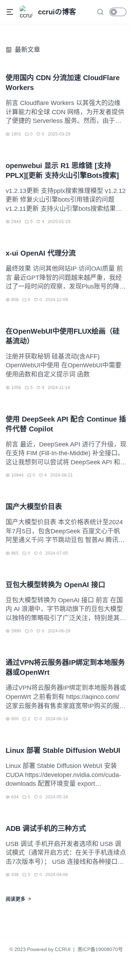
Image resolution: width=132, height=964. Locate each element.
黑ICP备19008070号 (100, 949)
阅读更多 (15, 899)
